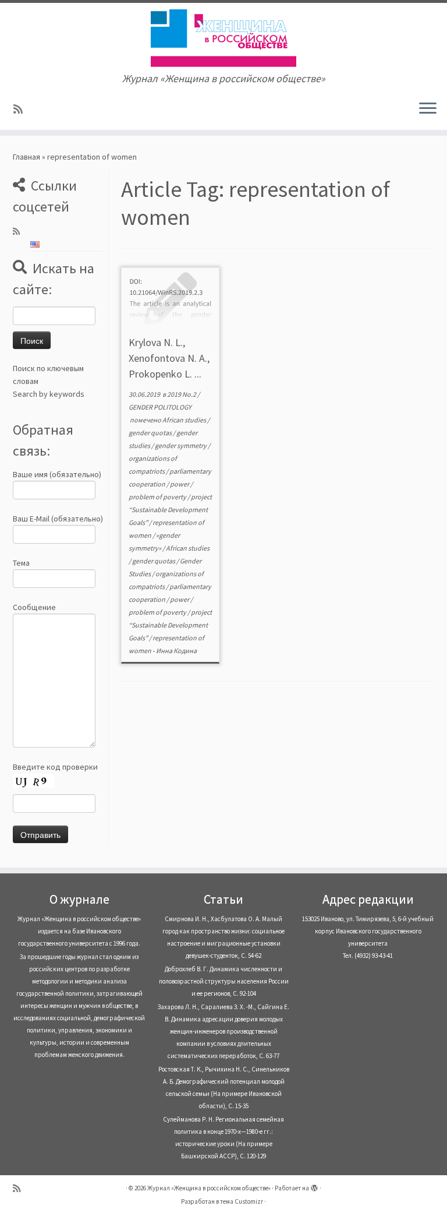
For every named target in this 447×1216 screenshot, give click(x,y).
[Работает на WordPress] (314, 1186)
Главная (26, 156)
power (180, 484)
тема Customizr (241, 1201)
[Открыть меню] (428, 109)
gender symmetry (181, 445)
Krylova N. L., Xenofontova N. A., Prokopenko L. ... (169, 358)
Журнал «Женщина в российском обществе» (209, 1188)
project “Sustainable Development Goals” (170, 509)
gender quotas (151, 432)
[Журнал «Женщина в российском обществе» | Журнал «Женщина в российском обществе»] (223, 38)
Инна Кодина (176, 650)
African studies (184, 419)
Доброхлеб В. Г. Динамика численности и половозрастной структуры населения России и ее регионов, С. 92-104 (224, 981)
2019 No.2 (182, 394)
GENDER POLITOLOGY (160, 407)
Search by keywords (48, 394)
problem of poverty (158, 496)
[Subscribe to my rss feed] (21, 109)
